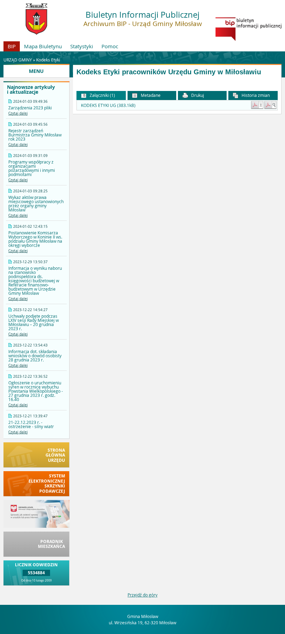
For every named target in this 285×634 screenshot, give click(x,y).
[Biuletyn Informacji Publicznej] (248, 39)
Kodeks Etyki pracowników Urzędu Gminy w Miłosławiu (168, 71)
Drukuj (197, 95)
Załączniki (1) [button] (102, 95)
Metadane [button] (150, 95)
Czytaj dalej (18, 113)
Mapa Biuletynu (43, 46)
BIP (12, 46)
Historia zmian (255, 95)
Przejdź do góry (142, 595)
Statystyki (81, 46)
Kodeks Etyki (48, 59)
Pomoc (109, 46)
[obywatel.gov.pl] (36, 526)
